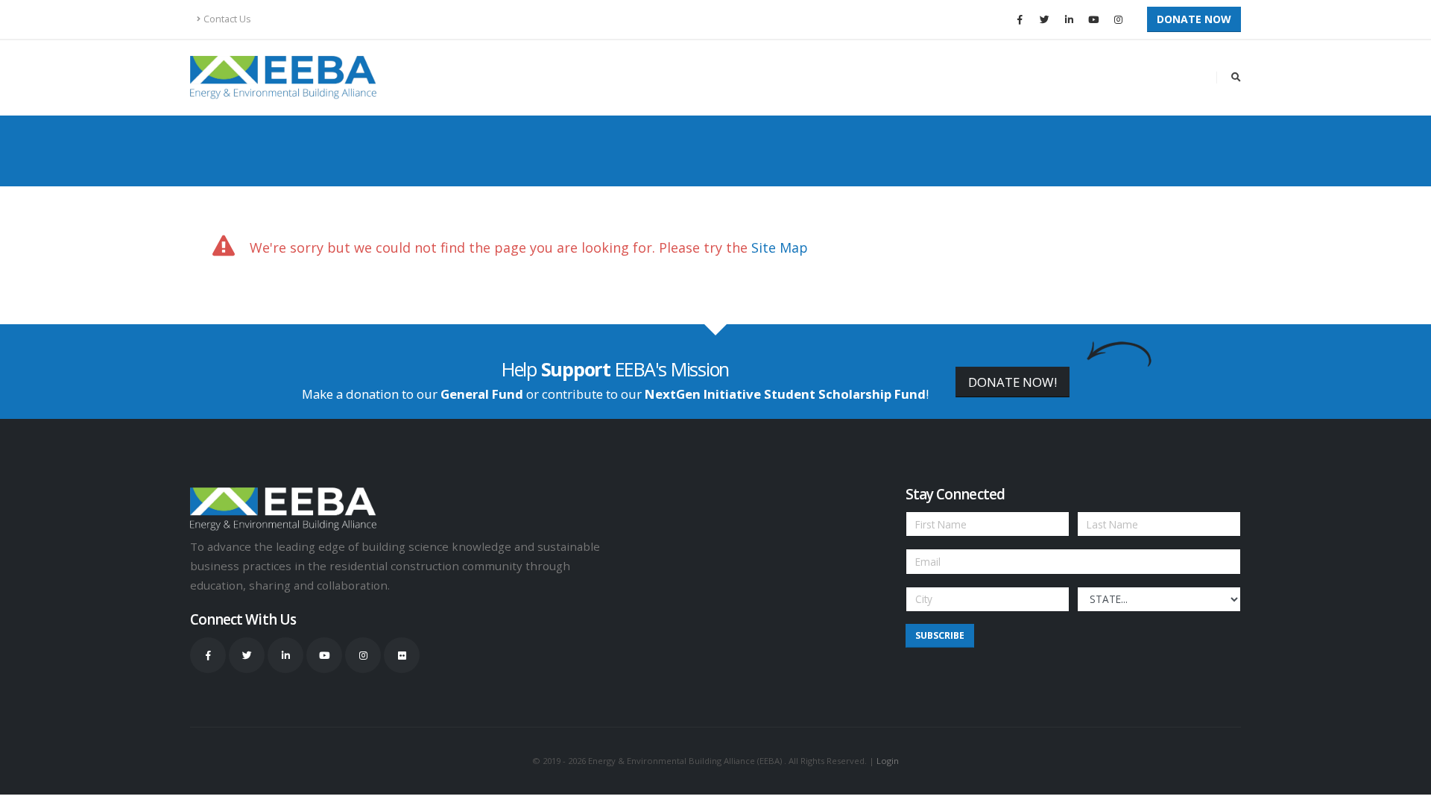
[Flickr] (402, 655)
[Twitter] (1044, 19)
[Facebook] (1019, 19)
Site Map (779, 247)
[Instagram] (1118, 19)
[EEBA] (283, 77)
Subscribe (939, 635)
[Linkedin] (1068, 19)
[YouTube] (1093, 19)
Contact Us (227, 19)
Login (887, 760)
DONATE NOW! (1012, 382)
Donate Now (1194, 19)
